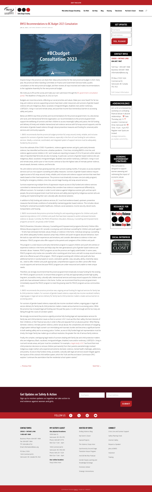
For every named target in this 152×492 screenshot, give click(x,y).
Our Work (86, 11)
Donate (141, 11)
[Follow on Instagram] (87, 415)
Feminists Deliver (84, 467)
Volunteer (111, 453)
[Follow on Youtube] (95, 415)
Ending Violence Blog (86, 431)
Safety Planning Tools (115, 436)
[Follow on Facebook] (70, 415)
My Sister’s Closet (130, 11)
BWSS (76, 489)
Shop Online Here (55, 462)
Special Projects (84, 440)
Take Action (118, 11)
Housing (109, 11)
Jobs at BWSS (112, 449)
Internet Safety (113, 440)
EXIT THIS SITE (76, 3)
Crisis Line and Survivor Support (118, 431)
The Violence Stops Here (87, 444)
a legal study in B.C (77, 343)
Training (110, 457)
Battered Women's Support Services (41, 27)
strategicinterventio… (119, 136)
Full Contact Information (120, 92)
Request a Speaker (114, 444)
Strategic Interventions (86, 471)
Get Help (95, 11)
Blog (102, 11)
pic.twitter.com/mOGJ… (120, 139)
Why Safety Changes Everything (71, 11)
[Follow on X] (79, 415)
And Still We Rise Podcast (87, 456)
